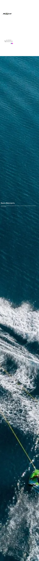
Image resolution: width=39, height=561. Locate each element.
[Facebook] (11, 43)
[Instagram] (12, 43)
